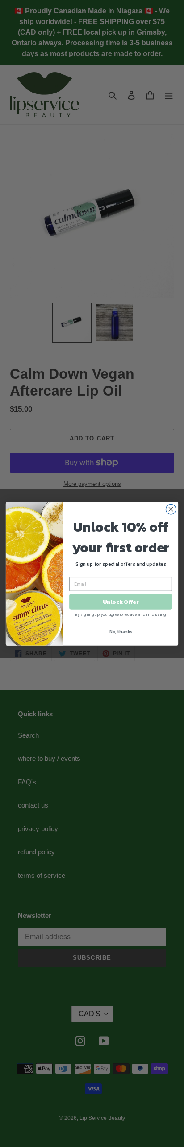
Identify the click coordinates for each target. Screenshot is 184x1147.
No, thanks (121, 631)
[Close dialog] (171, 509)
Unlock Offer (120, 601)
